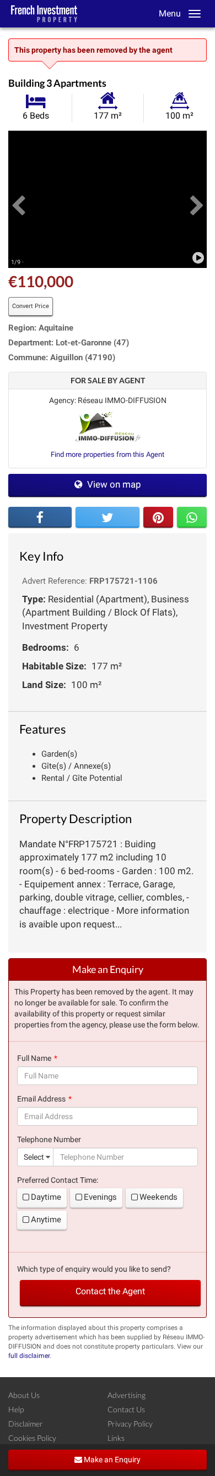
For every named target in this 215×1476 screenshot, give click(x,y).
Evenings (100, 1197)
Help (16, 1409)
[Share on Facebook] (40, 517)
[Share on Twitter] (107, 517)
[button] (18, 199)
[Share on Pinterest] (158, 517)
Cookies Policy (32, 1438)
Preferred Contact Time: (57, 1180)
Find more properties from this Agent (107, 454)
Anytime (46, 1220)
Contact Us (126, 1409)
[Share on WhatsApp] (192, 517)
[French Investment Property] (44, 13)
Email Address (41, 1098)
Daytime (46, 1197)
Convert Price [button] (30, 306)
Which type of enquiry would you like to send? (94, 1269)
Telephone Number (49, 1139)
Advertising (127, 1395)
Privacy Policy (130, 1423)
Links (116, 1438)
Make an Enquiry (111, 1459)
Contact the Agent (110, 1291)
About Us (24, 1395)
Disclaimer (25, 1423)
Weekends (158, 1197)
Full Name (34, 1058)
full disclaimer (29, 1356)
